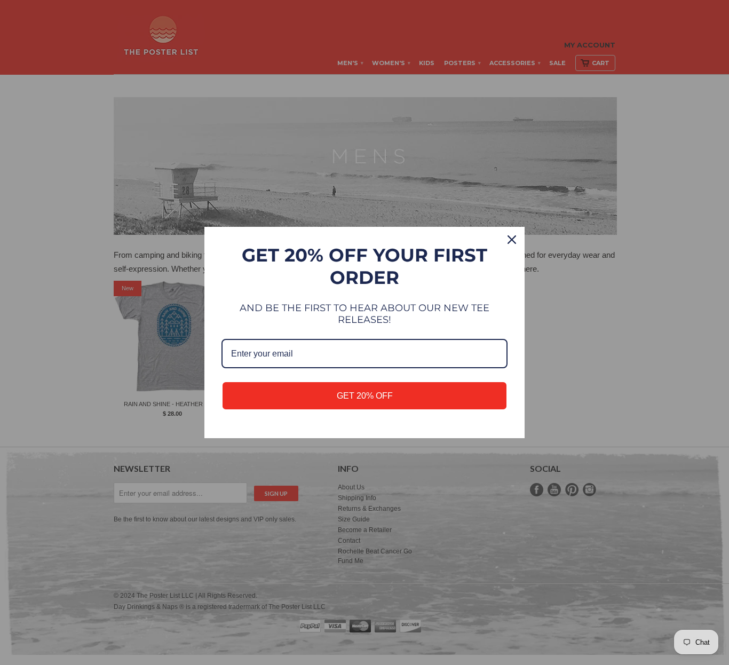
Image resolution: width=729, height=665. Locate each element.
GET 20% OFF (365, 395)
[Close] (512, 239)
